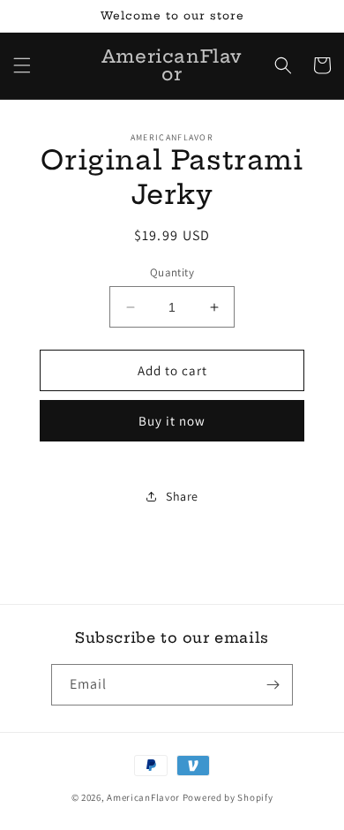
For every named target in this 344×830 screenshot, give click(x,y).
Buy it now (172, 420)
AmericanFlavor (143, 797)
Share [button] (182, 496)
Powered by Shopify (228, 797)
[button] (22, 65)
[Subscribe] (272, 685)
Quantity (172, 272)
